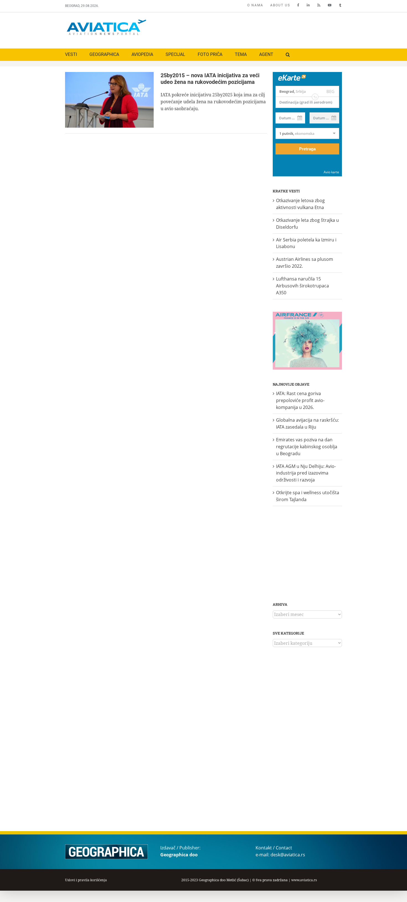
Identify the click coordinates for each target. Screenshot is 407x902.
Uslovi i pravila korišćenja (86, 880)
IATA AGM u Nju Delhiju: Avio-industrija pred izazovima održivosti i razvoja (306, 473)
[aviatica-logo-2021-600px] (106, 20)
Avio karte (331, 172)
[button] (288, 54)
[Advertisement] (241, 29)
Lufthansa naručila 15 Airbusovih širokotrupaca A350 (302, 286)
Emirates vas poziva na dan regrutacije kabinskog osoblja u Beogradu (306, 447)
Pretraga (307, 148)
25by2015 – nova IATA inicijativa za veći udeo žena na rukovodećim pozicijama (210, 78)
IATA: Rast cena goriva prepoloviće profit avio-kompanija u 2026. (300, 400)
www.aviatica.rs (304, 880)
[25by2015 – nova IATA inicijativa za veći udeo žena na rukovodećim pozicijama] (109, 100)
